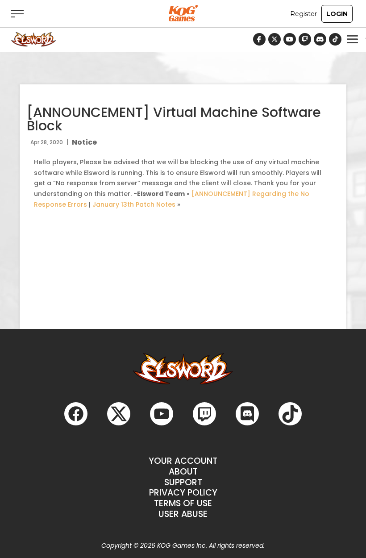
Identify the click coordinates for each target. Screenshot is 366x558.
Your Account (183, 461)
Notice (84, 142)
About (183, 472)
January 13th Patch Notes (133, 204)
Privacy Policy (183, 493)
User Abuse (183, 514)
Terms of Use (183, 503)
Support (183, 482)
